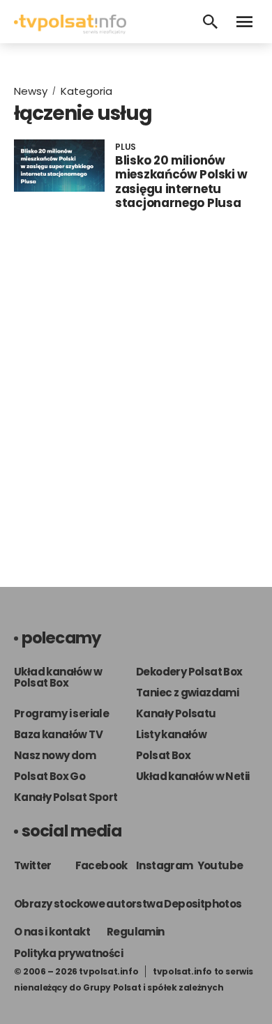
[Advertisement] (136, 402)
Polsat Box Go (49, 776)
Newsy (30, 91)
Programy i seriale (61, 713)
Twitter (33, 865)
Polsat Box (163, 755)
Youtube (220, 865)
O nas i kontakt (52, 931)
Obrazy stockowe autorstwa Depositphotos (128, 903)
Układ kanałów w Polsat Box (58, 677)
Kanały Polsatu (176, 713)
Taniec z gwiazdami (187, 692)
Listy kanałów (171, 734)
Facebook (101, 865)
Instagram (164, 865)
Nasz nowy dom (55, 755)
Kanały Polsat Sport (66, 797)
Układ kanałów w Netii (192, 776)
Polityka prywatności (68, 953)
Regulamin (136, 931)
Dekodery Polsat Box (189, 671)
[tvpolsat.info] (70, 30)
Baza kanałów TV (58, 734)
